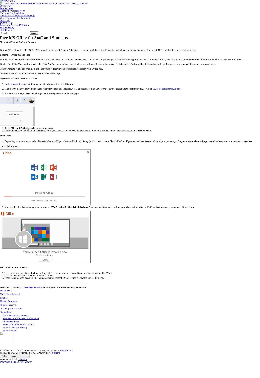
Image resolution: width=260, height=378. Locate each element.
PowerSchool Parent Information (18, 324)
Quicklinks (5, 20)
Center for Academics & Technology (17, 15)
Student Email (9, 330)
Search (34, 33)
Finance (4, 297)
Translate (22, 359)
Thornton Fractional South (12, 13)
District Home (6, 8)
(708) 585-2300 (65, 350)
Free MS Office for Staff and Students (21, 318)
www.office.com (18, 84)
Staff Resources (7, 30)
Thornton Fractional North (12, 11)
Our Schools (6, 6)
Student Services (8, 305)
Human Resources (8, 301)
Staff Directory (7, 27)
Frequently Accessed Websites (14, 25)
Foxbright (55, 353)
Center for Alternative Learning (15, 18)
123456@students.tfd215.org (166, 88)
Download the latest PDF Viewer (16, 362)
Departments (6, 290)
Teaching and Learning (11, 308)
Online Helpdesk (11, 321)
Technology (5, 312)
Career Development (10, 294)
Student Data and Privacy (15, 327)
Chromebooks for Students (15, 315)
